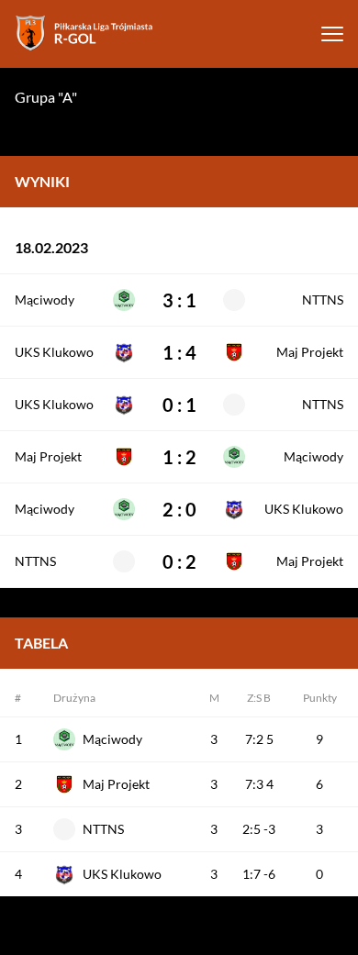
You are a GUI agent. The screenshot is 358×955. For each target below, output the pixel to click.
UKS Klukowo (54, 352)
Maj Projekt (309, 352)
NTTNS (322, 300)
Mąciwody (44, 300)
